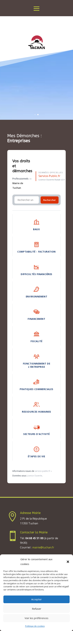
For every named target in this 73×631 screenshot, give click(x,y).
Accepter (36, 599)
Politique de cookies (35, 626)
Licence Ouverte (34, 475)
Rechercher (49, 200)
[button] (68, 561)
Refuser (36, 608)
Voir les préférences (36, 618)
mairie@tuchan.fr (43, 547)
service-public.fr (42, 471)
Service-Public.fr (49, 176)
